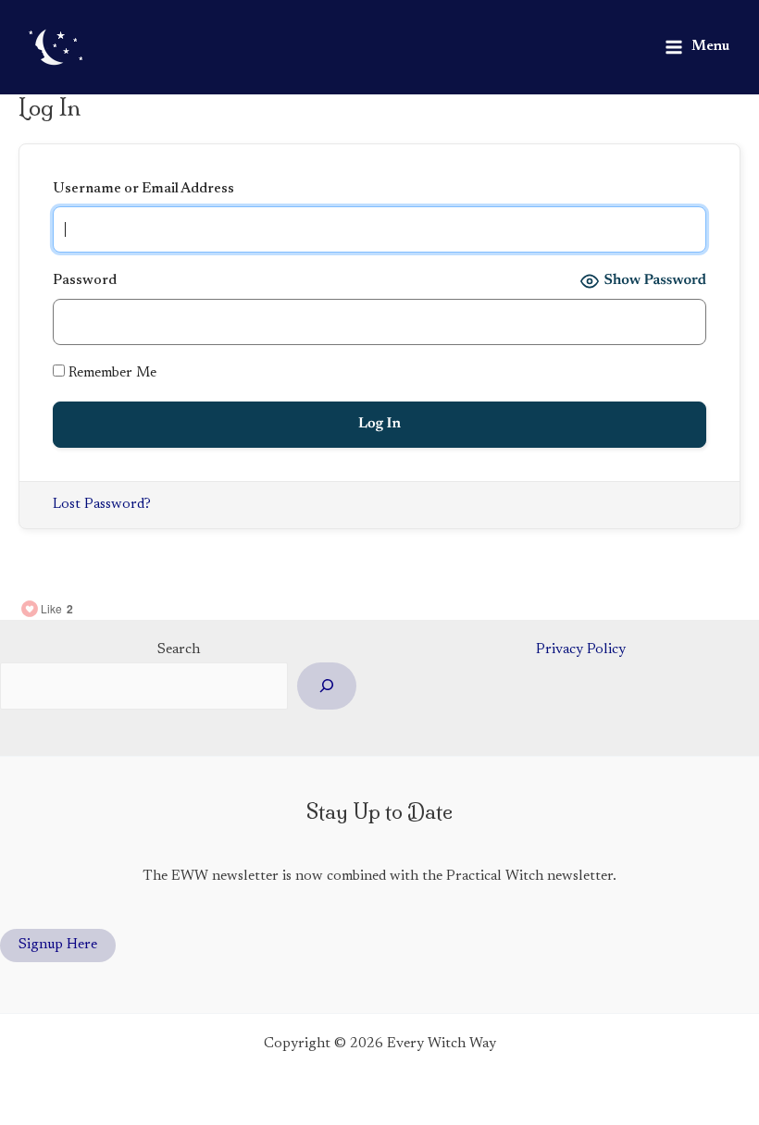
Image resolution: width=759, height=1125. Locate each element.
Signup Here (58, 945)
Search (178, 650)
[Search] (326, 686)
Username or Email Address (143, 189)
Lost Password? (102, 505)
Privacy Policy (581, 650)
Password (85, 281)
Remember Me (110, 373)
